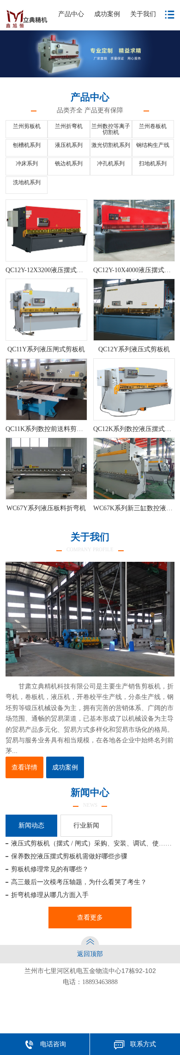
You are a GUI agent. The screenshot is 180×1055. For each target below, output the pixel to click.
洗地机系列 (27, 183)
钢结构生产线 (152, 145)
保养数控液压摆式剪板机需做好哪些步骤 (69, 856)
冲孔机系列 (111, 164)
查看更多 (90, 917)
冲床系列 (27, 164)
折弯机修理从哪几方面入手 (50, 894)
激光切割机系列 (110, 145)
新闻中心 (90, 797)
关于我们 (143, 13)
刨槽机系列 (27, 145)
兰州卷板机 (153, 126)
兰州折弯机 (69, 126)
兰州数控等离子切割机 (110, 129)
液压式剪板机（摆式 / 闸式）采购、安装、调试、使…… (91, 843)
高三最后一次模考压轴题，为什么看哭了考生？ (79, 882)
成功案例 (107, 13)
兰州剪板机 (27, 126)
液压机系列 (69, 145)
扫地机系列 (153, 164)
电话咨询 (53, 1044)
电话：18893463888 (90, 981)
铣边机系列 (69, 164)
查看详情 (24, 767)
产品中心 (71, 13)
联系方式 (143, 1044)
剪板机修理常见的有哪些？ (50, 869)
